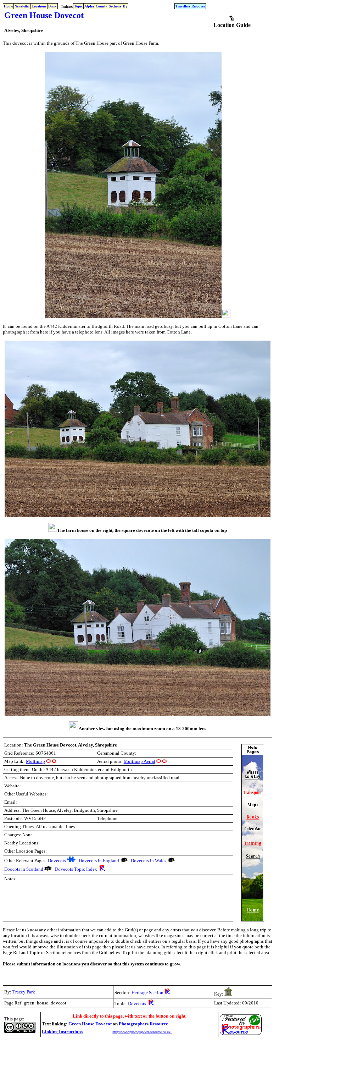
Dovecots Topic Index (76, 869)
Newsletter (22, 6)
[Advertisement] (132, 1055)
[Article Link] (71, 860)
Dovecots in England (99, 860)
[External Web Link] (51, 761)
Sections (115, 6)
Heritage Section (147, 992)
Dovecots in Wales (148, 860)
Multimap (35, 761)
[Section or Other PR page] (102, 869)
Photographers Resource (143, 1023)
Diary (52, 6)
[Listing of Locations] (124, 860)
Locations (39, 6)
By (125, 6)
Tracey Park (23, 992)
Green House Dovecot (90, 1023)
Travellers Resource (190, 6)
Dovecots (57, 860)
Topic (78, 6)
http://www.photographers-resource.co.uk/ (142, 1032)
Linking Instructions (62, 1031)
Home (8, 6)
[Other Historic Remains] (228, 994)
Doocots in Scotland (23, 869)
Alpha (89, 6)
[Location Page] (231, 20)
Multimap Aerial (139, 761)
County (101, 6)
